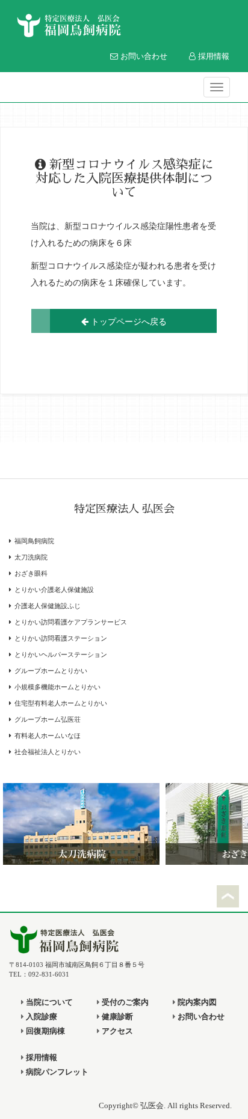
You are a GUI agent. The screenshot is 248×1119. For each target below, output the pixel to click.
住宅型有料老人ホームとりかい (60, 703)
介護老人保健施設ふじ (47, 606)
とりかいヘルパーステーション (60, 654)
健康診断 (116, 1017)
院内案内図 (196, 1002)
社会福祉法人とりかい (47, 752)
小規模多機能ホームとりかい (57, 687)
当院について (48, 1002)
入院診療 (40, 1017)
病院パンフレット (56, 1072)
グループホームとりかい (50, 671)
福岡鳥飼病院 (34, 541)
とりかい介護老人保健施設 (54, 590)
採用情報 (212, 55)
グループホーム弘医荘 (47, 719)
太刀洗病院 (31, 557)
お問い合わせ (142, 55)
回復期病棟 (44, 1031)
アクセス (116, 1031)
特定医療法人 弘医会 (124, 509)
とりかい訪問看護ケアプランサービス (70, 622)
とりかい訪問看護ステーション (60, 638)
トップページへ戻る (127, 321)
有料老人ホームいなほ (47, 736)
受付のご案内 (124, 1002)
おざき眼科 (31, 573)
